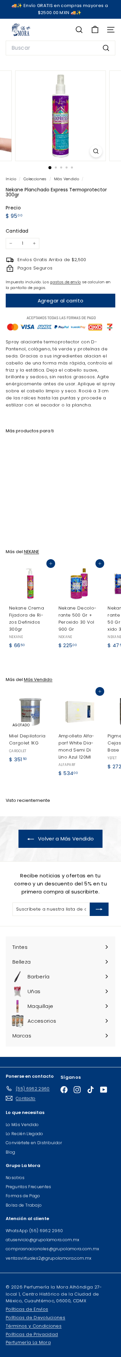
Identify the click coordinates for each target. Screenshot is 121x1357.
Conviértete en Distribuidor (34, 1143)
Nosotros (15, 1177)
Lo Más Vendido (22, 1124)
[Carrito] (95, 30)
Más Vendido (66, 179)
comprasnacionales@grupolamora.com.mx (52, 1249)
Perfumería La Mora (28, 1342)
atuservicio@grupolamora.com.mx (43, 1240)
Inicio (11, 179)
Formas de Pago (23, 1196)
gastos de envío (65, 282)
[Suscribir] (99, 909)
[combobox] (60, 48)
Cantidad (17, 231)
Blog (10, 1152)
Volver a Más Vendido (65, 838)
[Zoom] (96, 151)
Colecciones (36, 179)
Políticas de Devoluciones (35, 1317)
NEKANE (31, 551)
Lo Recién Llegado (24, 1133)
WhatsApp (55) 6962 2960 (34, 1230)
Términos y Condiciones (34, 1326)
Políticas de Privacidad (32, 1334)
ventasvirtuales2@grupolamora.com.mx (48, 1258)
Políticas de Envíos (27, 1309)
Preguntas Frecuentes (28, 1187)
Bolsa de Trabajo (24, 1205)
